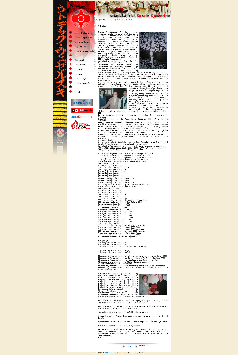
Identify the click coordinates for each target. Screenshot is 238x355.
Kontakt (77, 92)
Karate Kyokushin (82, 33)
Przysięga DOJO (81, 47)
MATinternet (110, 353)
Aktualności (79, 65)
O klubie (78, 69)
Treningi (78, 74)
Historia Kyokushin (83, 38)
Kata (76, 56)
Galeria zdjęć (80, 79)
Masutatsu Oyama (81, 42)
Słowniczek (79, 60)
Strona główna (115, 20)
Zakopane (120, 353)
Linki (76, 88)
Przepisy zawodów (82, 83)
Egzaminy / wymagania (84, 51)
